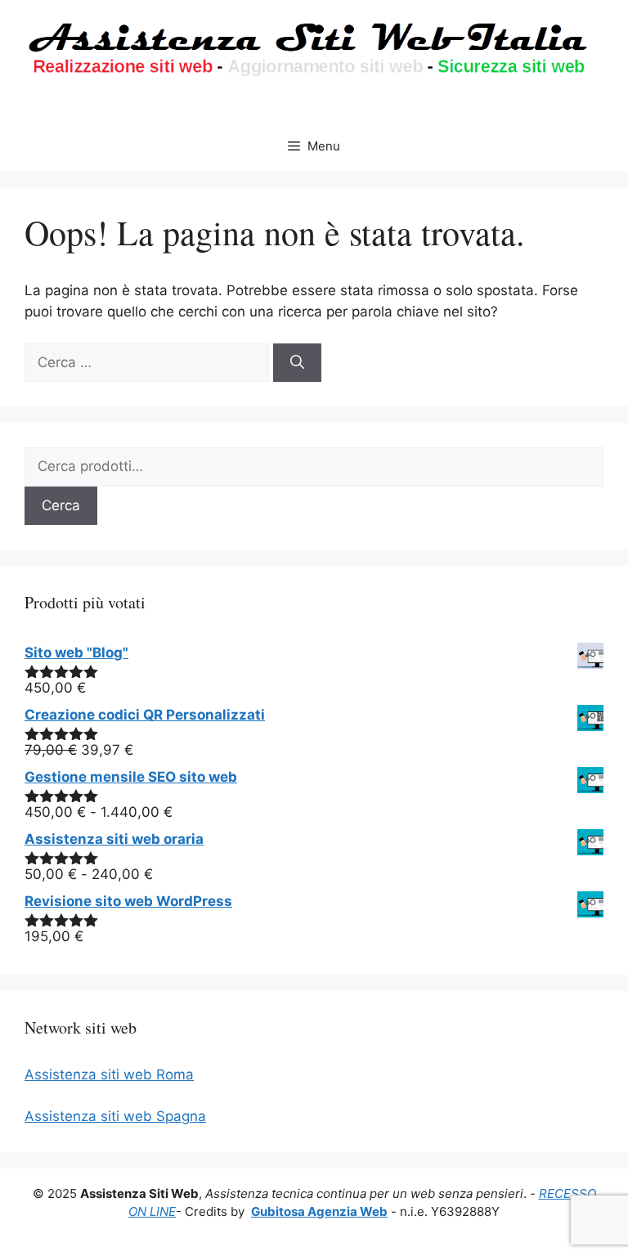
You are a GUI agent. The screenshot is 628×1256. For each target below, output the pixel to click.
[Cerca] (297, 363)
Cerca (61, 505)
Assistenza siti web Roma (109, 1074)
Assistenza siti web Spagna (115, 1116)
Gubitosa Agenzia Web (319, 1211)
